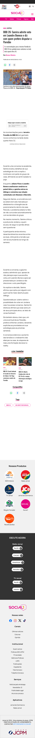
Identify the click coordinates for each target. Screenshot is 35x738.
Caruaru (17, 555)
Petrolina (17, 569)
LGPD (17, 661)
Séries (12, 19)
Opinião (17, 637)
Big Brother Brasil (22, 405)
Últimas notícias (17, 631)
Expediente (17, 667)
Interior (18, 589)
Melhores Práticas (17, 658)
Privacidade (18, 655)
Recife (17, 548)
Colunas (17, 634)
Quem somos (17, 649)
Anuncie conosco (18, 693)
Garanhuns (17, 562)
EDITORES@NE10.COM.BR (22, 724)
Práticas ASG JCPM (17, 652)
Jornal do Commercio (17, 705)
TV (6, 19)
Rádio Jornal (17, 708)
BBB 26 (8, 405)
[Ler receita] (10, 126)
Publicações (17, 664)
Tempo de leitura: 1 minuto (16, 126)
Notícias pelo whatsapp (17, 684)
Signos (26, 19)
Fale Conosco (17, 670)
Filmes (19, 19)
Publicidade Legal (18, 690)
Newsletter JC (17, 687)
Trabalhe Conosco (17, 673)
